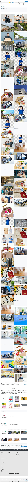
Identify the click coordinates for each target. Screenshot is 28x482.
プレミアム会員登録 (17, 454)
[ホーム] (9, 481)
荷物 (3, 6)
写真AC (2, 6)
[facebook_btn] (10, 473)
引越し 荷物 (12, 383)
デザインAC (2, 469)
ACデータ (2, 470)
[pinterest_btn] (12, 473)
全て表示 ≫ (25, 384)
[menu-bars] (1, 4)
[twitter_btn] (9, 473)
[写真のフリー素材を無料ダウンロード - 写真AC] (2, 1)
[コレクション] (15, 481)
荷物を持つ (7, 383)
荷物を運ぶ (3, 384)
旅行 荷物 (18, 384)
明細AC (2, 471)
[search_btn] (22, 4)
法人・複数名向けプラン (17, 455)
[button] (22, 1)
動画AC (2, 468)
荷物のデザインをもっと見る (24, 405)
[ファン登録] (12, 481)
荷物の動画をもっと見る (24, 439)
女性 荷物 (13, 384)
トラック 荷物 (18, 383)
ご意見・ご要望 (17, 473)
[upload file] (17, 4)
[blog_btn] (13, 473)
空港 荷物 (8, 384)
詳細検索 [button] (20, 4)
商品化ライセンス (17, 456)
